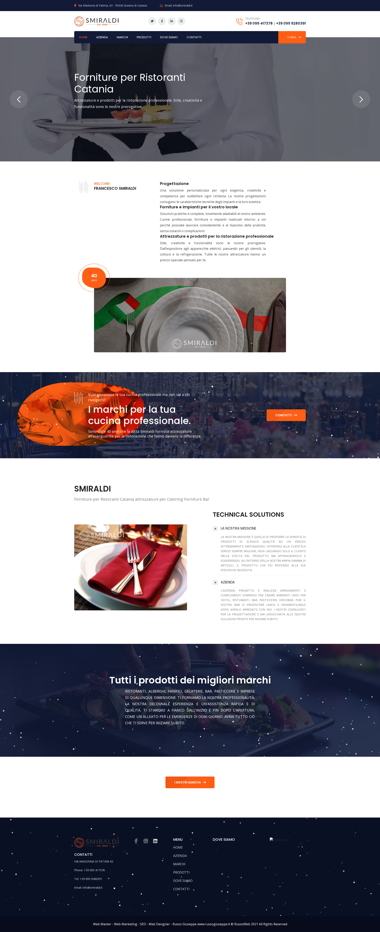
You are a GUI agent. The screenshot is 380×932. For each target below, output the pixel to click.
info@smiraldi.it (183, 5)
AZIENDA (102, 37)
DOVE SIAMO (169, 37)
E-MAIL (292, 37)
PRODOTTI (144, 37)
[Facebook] (162, 21)
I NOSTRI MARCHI (187, 782)
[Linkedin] (172, 21)
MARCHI (122, 37)
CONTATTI (194, 37)
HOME (83, 37)
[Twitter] (152, 21)
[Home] (96, 20)
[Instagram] (181, 21)
